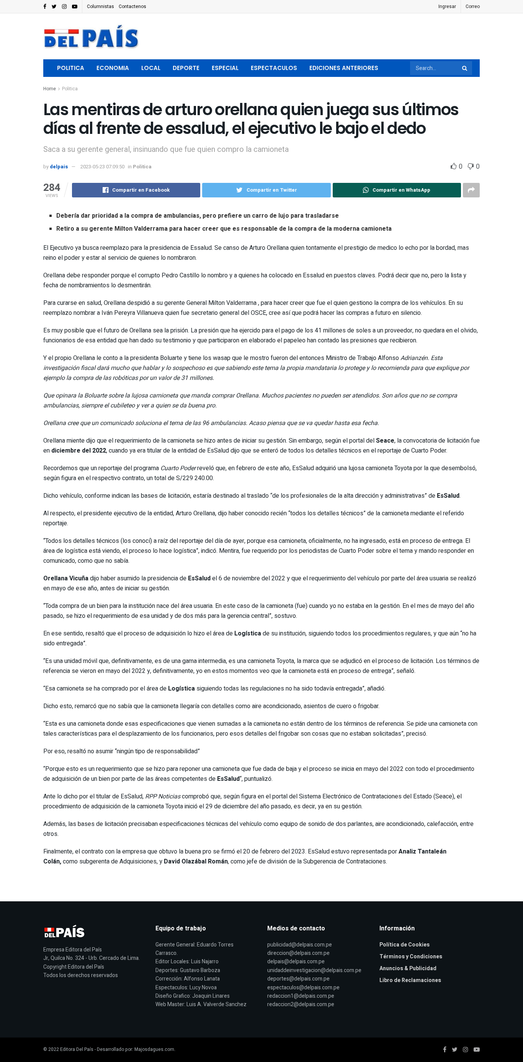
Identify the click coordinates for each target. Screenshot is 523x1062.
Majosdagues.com (154, 1049)
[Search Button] (465, 68)
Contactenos (132, 6)
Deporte (186, 68)
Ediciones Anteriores (343, 68)
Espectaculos (274, 68)
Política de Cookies (404, 945)
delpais (59, 166)
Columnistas (100, 6)
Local (150, 68)
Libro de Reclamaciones (410, 980)
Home (49, 88)
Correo (473, 6)
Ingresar (447, 6)
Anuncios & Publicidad (407, 968)
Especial (225, 68)
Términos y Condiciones (410, 957)
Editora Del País (76, 1049)
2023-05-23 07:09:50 (102, 166)
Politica (70, 68)
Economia (112, 68)
